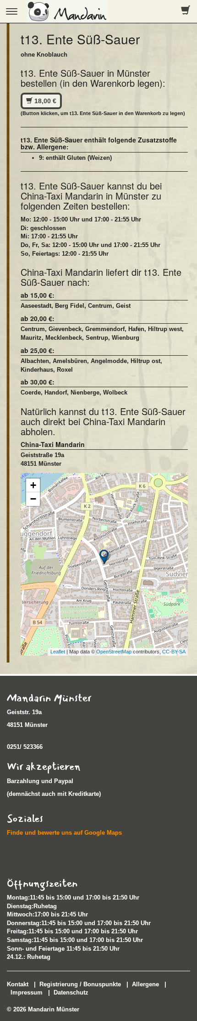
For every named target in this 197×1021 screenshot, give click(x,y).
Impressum (27, 992)
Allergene (145, 984)
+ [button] (33, 485)
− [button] (33, 499)
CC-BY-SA (174, 651)
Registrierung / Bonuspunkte (80, 984)
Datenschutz (71, 992)
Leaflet (57, 651)
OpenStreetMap (113, 651)
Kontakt (17, 984)
